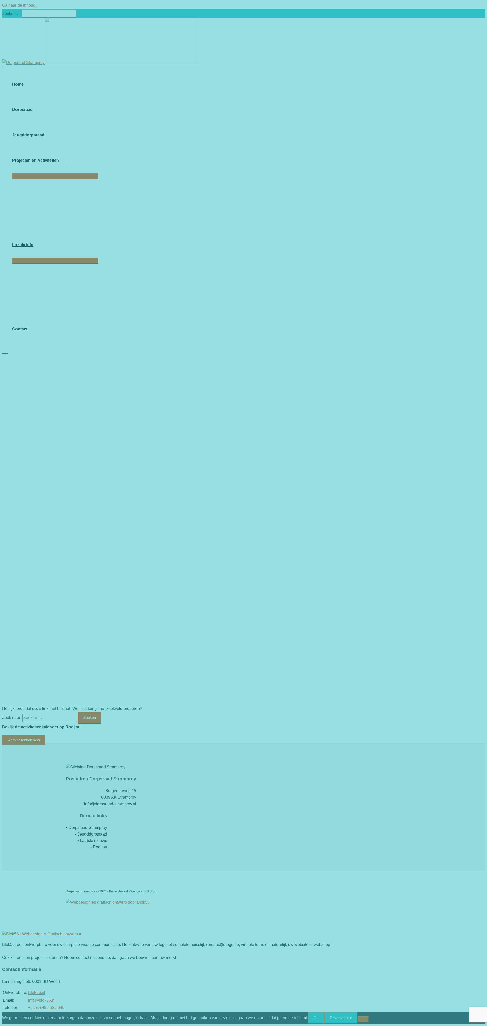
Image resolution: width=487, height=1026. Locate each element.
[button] (5, 350)
